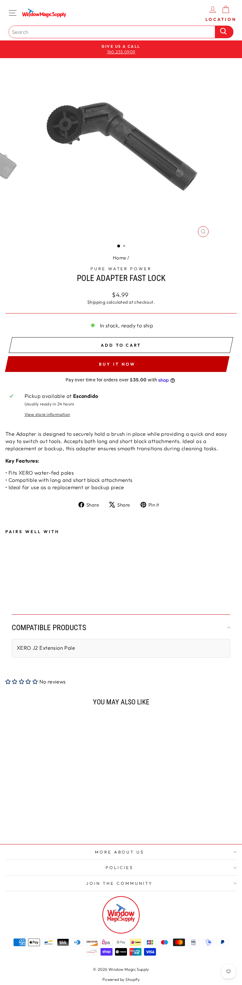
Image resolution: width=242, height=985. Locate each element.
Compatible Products (49, 627)
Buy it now (117, 364)
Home (119, 258)
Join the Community (119, 883)
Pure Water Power (121, 268)
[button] (22, 681)
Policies (119, 867)
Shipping (96, 302)
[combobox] (113, 32)
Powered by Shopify (121, 979)
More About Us (119, 851)
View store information (47, 414)
